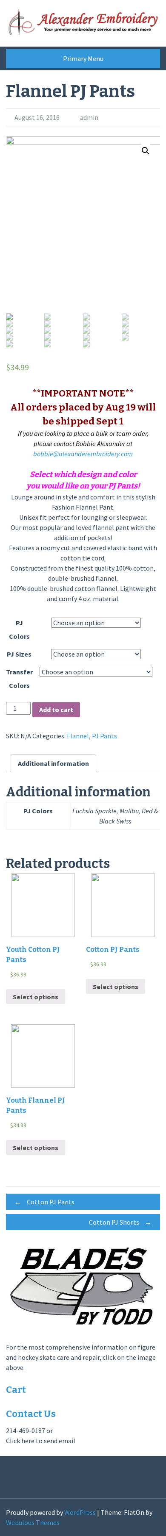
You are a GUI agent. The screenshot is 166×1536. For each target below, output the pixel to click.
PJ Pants (104, 736)
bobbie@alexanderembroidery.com (83, 453)
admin (89, 117)
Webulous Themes (33, 1522)
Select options (35, 997)
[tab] (53, 763)
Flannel (78, 736)
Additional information (53, 763)
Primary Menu (83, 58)
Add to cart (56, 709)
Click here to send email (40, 1440)
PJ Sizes (19, 654)
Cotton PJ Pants (44, 1202)
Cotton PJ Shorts (120, 1222)
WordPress (80, 1512)
